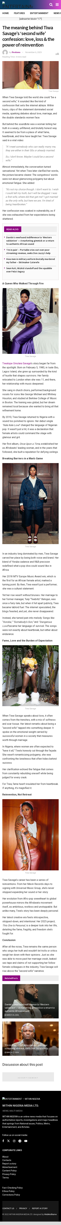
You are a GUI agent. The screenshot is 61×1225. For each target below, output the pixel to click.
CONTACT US (8, 1208)
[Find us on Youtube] (25, 1141)
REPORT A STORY (40, 1208)
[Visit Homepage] (17, 5)
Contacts (6, 1160)
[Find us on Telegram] (19, 1141)
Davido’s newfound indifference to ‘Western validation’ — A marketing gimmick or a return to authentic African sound (30, 240)
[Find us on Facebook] (3, 1141)
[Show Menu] (57, 4)
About (5, 1157)
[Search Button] (51, 4)
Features (19, 13)
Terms (5, 1177)
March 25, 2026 (12, 1015)
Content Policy (9, 1170)
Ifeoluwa (16, 52)
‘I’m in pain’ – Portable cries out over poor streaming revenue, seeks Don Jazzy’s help (26, 1046)
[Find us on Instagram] (14, 1141)
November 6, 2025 (33, 52)
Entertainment (39, 13)
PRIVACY (23, 1208)
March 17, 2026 (12, 1052)
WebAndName (50, 1214)
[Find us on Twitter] (8, 1141)
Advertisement (9, 1167)
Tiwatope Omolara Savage (16, 363)
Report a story (9, 1163)
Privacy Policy (9, 1174)
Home (5, 13)
